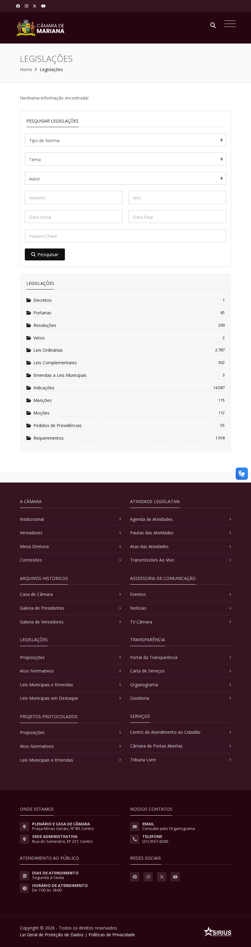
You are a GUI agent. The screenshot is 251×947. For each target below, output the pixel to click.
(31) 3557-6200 (155, 841)
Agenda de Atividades (151, 519)
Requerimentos (48, 438)
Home (26, 69)
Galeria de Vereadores (42, 622)
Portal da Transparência (154, 657)
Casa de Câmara (36, 594)
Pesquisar (47, 254)
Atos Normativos (37, 671)
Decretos (42, 300)
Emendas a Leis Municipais (60, 375)
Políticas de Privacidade (111, 935)
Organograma (144, 685)
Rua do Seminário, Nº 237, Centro (62, 841)
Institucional (32, 519)
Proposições (32, 657)
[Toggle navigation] (228, 24)
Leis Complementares (55, 363)
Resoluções (44, 325)
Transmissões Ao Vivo (152, 560)
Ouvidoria (139, 698)
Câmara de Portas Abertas (156, 746)
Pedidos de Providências (57, 425)
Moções (41, 413)
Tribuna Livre (143, 760)
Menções (42, 400)
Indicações (43, 388)
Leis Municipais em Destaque (49, 698)
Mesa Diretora (34, 546)
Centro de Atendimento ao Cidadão (165, 732)
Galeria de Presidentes (42, 608)
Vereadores (31, 533)
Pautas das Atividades (152, 533)
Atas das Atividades (149, 546)
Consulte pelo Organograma (168, 828)
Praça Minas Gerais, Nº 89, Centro (63, 828)
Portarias (42, 313)
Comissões (31, 560)
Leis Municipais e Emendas (46, 685)
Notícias (138, 608)
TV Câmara (141, 622)
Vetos (39, 338)
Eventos (138, 594)
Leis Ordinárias (48, 350)
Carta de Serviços (147, 671)
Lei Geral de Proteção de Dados (52, 935)
